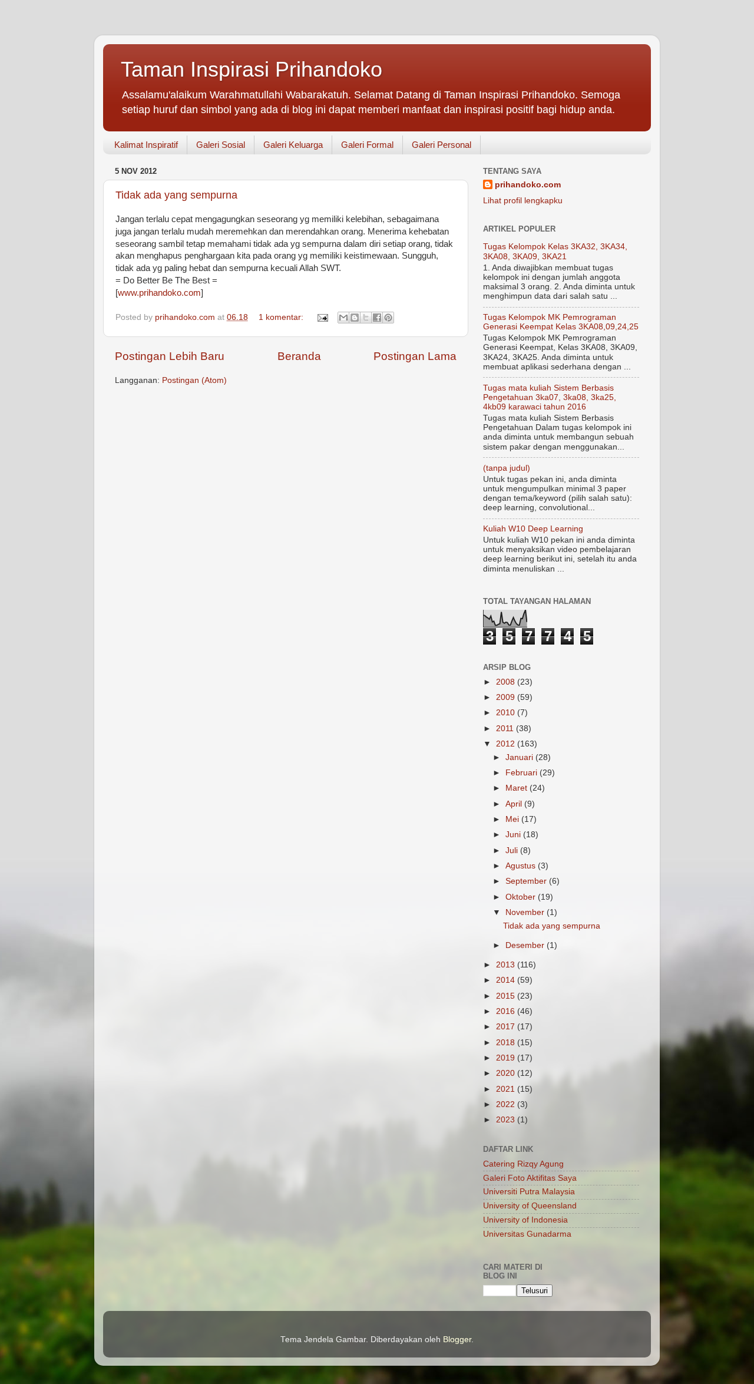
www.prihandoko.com (159, 293)
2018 (506, 1042)
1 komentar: (282, 317)
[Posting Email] (321, 317)
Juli (512, 850)
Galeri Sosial (220, 145)
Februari (522, 772)
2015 (506, 996)
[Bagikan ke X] (366, 317)
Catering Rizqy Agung (523, 1164)
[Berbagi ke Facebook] (377, 317)
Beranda (299, 356)
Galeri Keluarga (293, 145)
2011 (506, 728)
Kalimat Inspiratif (146, 145)
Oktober (521, 897)
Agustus (521, 865)
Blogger (457, 1339)
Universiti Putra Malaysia (529, 1191)
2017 (506, 1026)
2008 (506, 682)
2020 (506, 1073)
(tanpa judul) (506, 468)
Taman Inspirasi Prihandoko (251, 69)
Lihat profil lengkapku (523, 200)
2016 (506, 1011)
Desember (526, 945)
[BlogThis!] (355, 317)
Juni (514, 834)
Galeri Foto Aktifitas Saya (530, 1178)
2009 (506, 697)
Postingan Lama (415, 356)
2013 (506, 964)
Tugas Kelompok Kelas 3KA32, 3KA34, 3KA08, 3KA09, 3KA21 (555, 251)
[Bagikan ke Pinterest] (388, 317)
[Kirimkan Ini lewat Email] (343, 317)
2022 (506, 1104)
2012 (506, 743)
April (514, 804)
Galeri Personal (441, 145)
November (526, 912)
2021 (506, 1089)
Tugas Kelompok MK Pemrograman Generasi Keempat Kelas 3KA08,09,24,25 (561, 322)
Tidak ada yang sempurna (176, 195)
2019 (506, 1057)
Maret (517, 788)
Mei (513, 819)
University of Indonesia (525, 1219)
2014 (506, 980)
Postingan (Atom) (194, 380)
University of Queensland (530, 1205)
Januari (520, 757)
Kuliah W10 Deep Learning (533, 528)
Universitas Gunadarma (527, 1234)
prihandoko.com (528, 184)
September (527, 881)
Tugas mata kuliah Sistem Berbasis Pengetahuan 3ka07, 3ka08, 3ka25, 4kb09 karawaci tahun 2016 (549, 397)
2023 (506, 1119)
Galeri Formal (367, 145)
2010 (506, 712)
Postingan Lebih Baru (169, 356)
